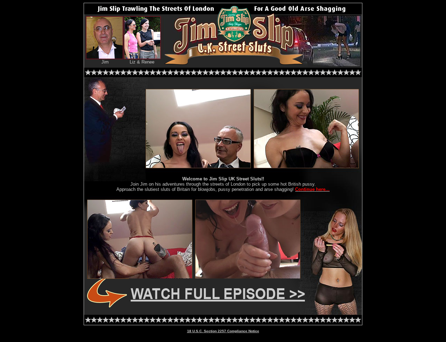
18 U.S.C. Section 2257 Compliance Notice (223, 331)
